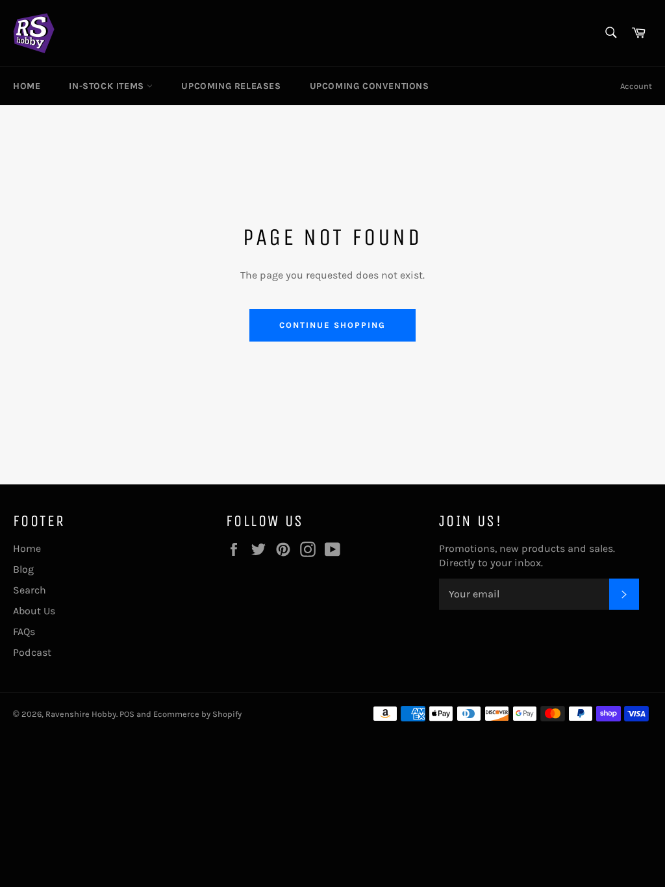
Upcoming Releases (231, 86)
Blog (23, 569)
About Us (34, 611)
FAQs (24, 631)
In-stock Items (108, 86)
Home (26, 86)
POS (126, 714)
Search (29, 590)
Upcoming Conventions (369, 86)
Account (636, 86)
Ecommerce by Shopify (197, 714)
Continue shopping (332, 325)
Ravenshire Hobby (80, 714)
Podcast (32, 652)
